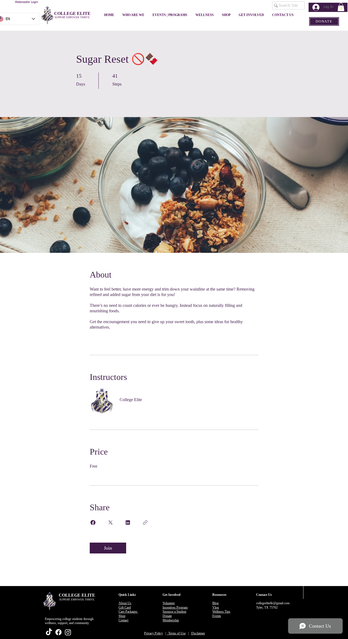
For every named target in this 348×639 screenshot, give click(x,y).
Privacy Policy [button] (153, 633)
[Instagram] (68, 632)
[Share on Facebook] (93, 522)
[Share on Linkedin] (128, 522)
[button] (340, 7)
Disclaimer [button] (198, 633)
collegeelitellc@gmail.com (273, 603)
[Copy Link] (145, 522)
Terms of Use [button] (176, 633)
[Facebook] (58, 632)
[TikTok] (49, 632)
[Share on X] (110, 522)
